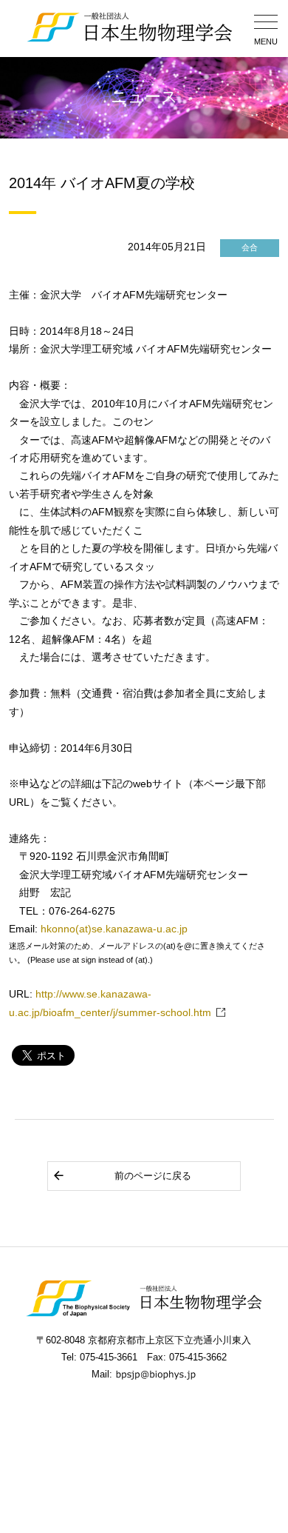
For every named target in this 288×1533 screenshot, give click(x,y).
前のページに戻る (152, 1175)
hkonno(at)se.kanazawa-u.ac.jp (114, 929)
